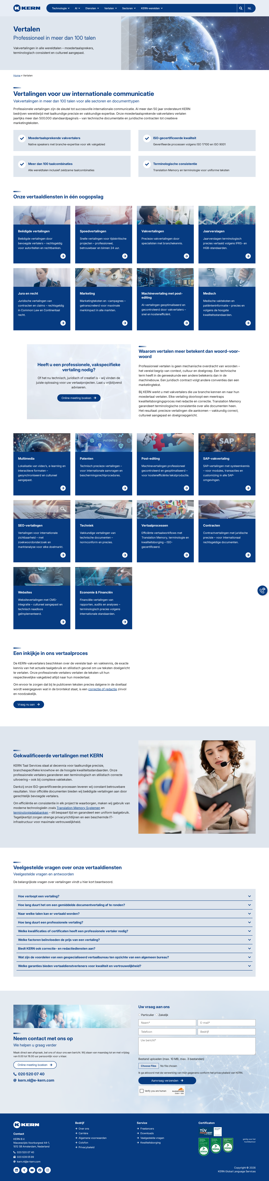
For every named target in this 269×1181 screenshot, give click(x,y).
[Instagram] (48, 1170)
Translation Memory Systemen (78, 808)
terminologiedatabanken (30, 812)
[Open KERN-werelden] (161, 8)
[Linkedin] (16, 1170)
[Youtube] (32, 1170)
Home (16, 75)
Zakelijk (163, 1014)
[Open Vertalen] (116, 8)
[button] (250, 8)
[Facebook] (40, 1170)
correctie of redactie (102, 689)
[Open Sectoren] (135, 8)
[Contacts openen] (262, 590)
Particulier (147, 1014)
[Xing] (24, 1170)
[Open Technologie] (68, 8)
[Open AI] (79, 8)
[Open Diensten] (98, 8)
